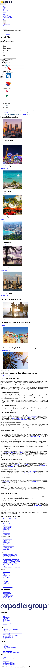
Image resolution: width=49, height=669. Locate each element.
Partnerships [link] (5, 618)
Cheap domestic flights (17, 418)
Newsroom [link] (5, 619)
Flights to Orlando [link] (6, 524)
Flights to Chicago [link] (6, 530)
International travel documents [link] (9, 663)
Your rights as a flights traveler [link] (9, 664)
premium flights (11, 466)
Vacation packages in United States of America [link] (12, 633)
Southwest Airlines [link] (7, 575)
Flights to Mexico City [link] (7, 544)
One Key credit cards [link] (7, 638)
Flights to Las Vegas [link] (7, 527)
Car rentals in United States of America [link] (11, 635)
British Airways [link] (6, 581)
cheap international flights (33, 416)
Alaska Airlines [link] (6, 579)
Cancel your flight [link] (6, 659)
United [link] (4, 574)
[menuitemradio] (3, 45)
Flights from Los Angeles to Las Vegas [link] (11, 559)
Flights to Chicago (32, 471)
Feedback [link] (5, 624)
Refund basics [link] (6, 661)
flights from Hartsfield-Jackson (17, 452)
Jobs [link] (4, 616)
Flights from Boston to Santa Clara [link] (10, 555)
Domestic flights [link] (6, 634)
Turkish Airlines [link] (6, 585)
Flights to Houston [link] (7, 529)
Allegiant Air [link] (5, 580)
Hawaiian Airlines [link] (6, 577)
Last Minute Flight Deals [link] (8, 598)
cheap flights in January (22, 419)
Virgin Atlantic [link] (6, 583)
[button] (24, 378)
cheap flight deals (37, 505)
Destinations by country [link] (8, 595)
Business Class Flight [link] (7, 596)
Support (4, 25)
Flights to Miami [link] (6, 528)
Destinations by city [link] (7, 594)
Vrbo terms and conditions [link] (8, 648)
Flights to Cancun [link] (6, 540)
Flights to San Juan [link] (7, 549)
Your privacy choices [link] (7, 651)
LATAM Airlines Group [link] (8, 587)
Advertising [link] (5, 621)
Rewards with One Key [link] (8, 637)
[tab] (11, 518)
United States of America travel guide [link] (10, 629)
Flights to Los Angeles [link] (7, 526)
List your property (6, 24)
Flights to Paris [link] (6, 543)
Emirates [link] (5, 584)
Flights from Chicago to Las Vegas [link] (10, 563)
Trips (4, 27)
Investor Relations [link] (6, 620)
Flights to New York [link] (7, 523)
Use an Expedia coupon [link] (8, 662)
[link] (13, 6)
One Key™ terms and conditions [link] (9, 647)
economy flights (42, 465)
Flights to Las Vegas (28, 472)
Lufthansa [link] (5, 582)
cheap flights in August (30, 417)
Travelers (2, 60)
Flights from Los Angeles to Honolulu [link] (10, 557)
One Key (6, 112)
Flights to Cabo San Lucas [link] (8, 546)
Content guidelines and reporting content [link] (11, 652)
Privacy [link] (4, 644)
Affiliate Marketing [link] (7, 622)
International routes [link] (7, 593)
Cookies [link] (4, 645)
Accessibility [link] (5, 649)
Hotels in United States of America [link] (10, 630)
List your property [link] (6, 617)
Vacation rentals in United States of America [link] (12, 631)
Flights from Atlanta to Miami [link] (9, 564)
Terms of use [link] (5, 646)
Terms (16, 601)
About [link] (4, 614)
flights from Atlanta (6, 452)
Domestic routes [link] (6, 592)
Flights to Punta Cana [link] (7, 547)
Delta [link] (4, 573)
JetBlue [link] (4, 576)
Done (2, 76)
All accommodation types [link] (8, 636)
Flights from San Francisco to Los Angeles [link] (11, 561)
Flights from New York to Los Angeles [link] (11, 566)
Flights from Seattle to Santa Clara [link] (10, 554)
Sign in (5, 29)
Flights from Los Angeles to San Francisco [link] (11, 567)
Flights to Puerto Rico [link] (7, 539)
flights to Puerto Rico (6, 481)
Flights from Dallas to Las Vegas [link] (9, 562)
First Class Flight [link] (6, 597)
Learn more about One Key (11, 32)
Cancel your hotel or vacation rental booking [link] (12, 658)
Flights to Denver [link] (6, 533)
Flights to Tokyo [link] (6, 542)
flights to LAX (18, 464)
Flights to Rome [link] (6, 548)
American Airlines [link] (6, 572)
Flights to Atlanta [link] (6, 531)
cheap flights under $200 (36, 436)
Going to (2, 57)
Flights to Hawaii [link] (6, 534)
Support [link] (4, 657)
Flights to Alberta (35, 481)
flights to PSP (26, 464)
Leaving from (3, 55)
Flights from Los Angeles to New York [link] (11, 560)
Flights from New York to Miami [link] (9, 556)
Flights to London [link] (6, 541)
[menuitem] (3, 41)
